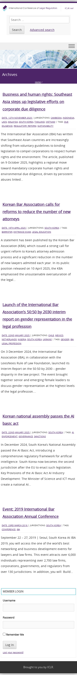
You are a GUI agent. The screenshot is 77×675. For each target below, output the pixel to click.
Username (9, 600)
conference (9, 529)
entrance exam (22, 232)
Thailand (39, 121)
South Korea (26, 121)
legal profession (11, 343)
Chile (51, 335)
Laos (4, 121)
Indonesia (68, 117)
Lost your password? (13, 652)
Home (38, 82)
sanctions (40, 436)
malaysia (13, 121)
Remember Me (15, 634)
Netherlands (9, 339)
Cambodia (56, 117)
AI (73, 432)
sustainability (45, 126)
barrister (7, 232)
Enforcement (10, 436)
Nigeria (22, 339)
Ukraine (47, 339)
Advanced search (42, 30)
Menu (38, 46)
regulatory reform (25, 126)
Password (8, 617)
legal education (41, 232)
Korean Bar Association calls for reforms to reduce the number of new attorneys (37, 211)
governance (26, 436)
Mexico (59, 335)
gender (65, 339)
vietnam (50, 121)
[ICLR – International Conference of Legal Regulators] (38, 8)
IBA (72, 339)
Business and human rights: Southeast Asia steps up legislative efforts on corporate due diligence (37, 101)
